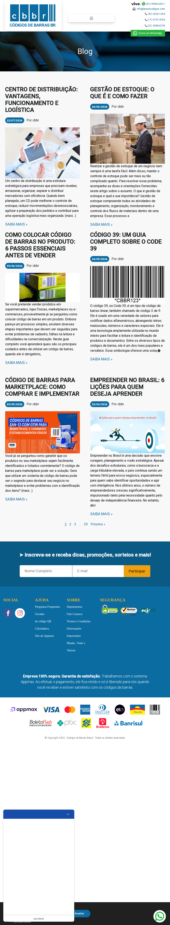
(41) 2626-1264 (156, 14)
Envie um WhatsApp (150, 33)
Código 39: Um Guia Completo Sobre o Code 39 (126, 241)
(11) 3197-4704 (156, 19)
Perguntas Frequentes (47, 606)
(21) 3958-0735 (156, 25)
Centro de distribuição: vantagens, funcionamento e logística (41, 99)
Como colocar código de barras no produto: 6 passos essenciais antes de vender (40, 245)
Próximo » (98, 524)
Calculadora (42, 628)
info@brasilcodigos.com (151, 9)
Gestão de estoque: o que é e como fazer (122, 93)
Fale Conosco (75, 613)
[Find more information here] (39, 865)
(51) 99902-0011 (155, 4)
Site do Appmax (44, 635)
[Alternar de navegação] (91, 18)
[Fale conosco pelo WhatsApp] (159, 916)
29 (86, 524)
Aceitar (79, 913)
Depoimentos (74, 606)
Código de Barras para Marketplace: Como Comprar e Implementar (42, 387)
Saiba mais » (16, 224)
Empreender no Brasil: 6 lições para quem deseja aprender (127, 387)
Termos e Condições (78, 621)
